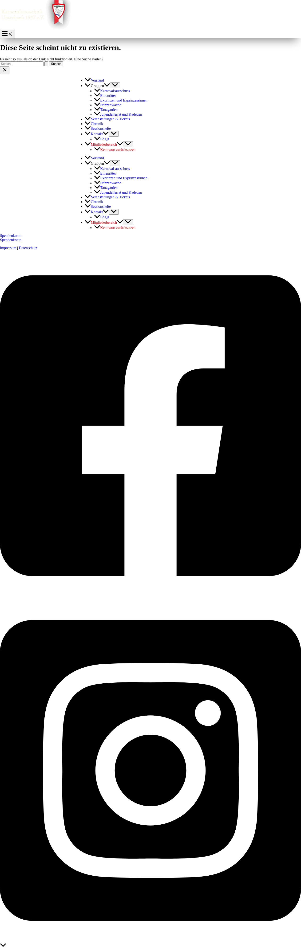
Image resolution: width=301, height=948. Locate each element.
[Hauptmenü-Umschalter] (7, 34)
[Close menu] (4, 70)
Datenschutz (28, 248)
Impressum (8, 248)
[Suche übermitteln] (46, 63)
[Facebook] (150, 596)
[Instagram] (150, 941)
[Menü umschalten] (115, 85)
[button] (107, 86)
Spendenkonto (10, 240)
